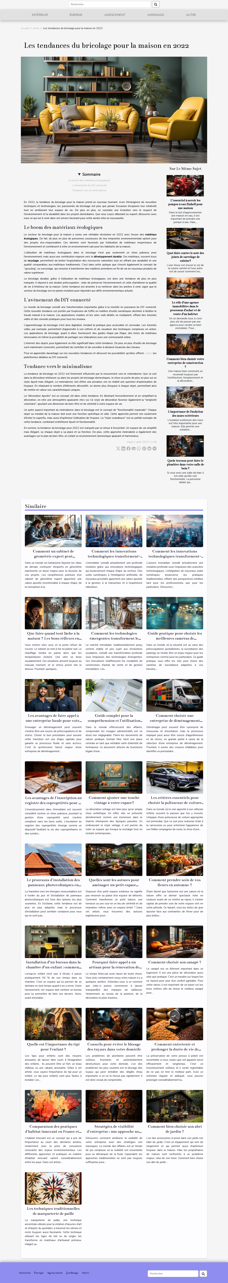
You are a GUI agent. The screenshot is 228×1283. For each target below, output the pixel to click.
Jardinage (155, 15)
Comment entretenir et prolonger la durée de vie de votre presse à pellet (174, 1049)
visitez (148, 353)
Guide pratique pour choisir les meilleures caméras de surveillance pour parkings (175, 638)
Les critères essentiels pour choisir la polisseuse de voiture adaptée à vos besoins (175, 802)
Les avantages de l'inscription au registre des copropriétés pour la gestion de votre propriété (53, 803)
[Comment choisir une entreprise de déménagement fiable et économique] (174, 695)
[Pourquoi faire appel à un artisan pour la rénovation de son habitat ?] (114, 941)
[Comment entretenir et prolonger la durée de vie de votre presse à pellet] (174, 1024)
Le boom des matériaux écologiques (89, 180)
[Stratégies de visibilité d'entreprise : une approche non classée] (114, 1106)
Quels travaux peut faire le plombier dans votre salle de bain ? (185, 464)
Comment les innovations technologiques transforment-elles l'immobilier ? (114, 556)
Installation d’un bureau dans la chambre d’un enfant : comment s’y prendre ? (53, 967)
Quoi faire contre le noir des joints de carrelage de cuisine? (185, 256)
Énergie (76, 15)
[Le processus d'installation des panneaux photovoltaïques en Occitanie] (53, 859)
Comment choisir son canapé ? (174, 962)
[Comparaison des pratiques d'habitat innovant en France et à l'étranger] (53, 1106)
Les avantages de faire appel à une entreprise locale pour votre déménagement (53, 720)
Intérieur (40, 15)
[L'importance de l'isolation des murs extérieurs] (185, 397)
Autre (191, 15)
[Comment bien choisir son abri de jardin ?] (174, 1106)
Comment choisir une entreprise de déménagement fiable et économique (175, 720)
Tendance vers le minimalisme (89, 190)
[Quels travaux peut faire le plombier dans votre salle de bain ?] (185, 446)
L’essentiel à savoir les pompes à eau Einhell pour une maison (185, 204)
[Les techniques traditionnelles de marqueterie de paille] (53, 1188)
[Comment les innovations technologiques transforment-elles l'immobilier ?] (114, 531)
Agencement (114, 15)
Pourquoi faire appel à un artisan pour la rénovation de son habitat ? (114, 967)
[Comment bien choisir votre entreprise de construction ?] (185, 344)
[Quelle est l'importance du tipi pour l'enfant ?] (53, 1024)
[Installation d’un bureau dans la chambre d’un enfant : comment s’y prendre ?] (53, 941)
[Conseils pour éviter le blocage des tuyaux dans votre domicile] (114, 1024)
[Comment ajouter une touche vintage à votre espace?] (114, 777)
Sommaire (91, 174)
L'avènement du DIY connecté (89, 185)
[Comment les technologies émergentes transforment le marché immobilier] (114, 613)
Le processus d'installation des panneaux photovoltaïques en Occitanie (53, 885)
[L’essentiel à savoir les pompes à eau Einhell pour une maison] (185, 185)
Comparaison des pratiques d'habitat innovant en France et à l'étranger (53, 1131)
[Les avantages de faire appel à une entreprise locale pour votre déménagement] (53, 695)
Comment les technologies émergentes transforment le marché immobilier (114, 638)
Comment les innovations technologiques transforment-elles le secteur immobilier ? (174, 556)
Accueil (25, 28)
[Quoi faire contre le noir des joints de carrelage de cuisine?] (185, 238)
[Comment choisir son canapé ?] (174, 941)
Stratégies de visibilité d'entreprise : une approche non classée (114, 1131)
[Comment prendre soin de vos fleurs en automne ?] (174, 859)
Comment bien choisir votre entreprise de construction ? (185, 362)
